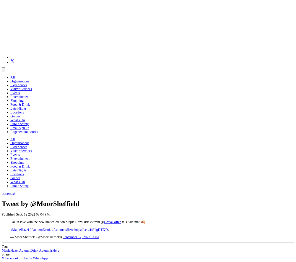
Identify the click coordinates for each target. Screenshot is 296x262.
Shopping (17, 100)
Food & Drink (20, 104)
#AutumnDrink (40, 230)
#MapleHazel (19, 230)
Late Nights (18, 108)
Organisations (19, 81)
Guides (15, 116)
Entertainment (19, 97)
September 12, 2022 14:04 (81, 237)
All (12, 77)
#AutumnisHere (62, 230)
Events (15, 93)
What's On (17, 120)
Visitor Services (21, 89)
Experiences (18, 85)
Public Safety (19, 124)
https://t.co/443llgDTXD (91, 230)
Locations (17, 112)
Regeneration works (24, 132)
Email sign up (19, 128)
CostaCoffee (112, 222)
